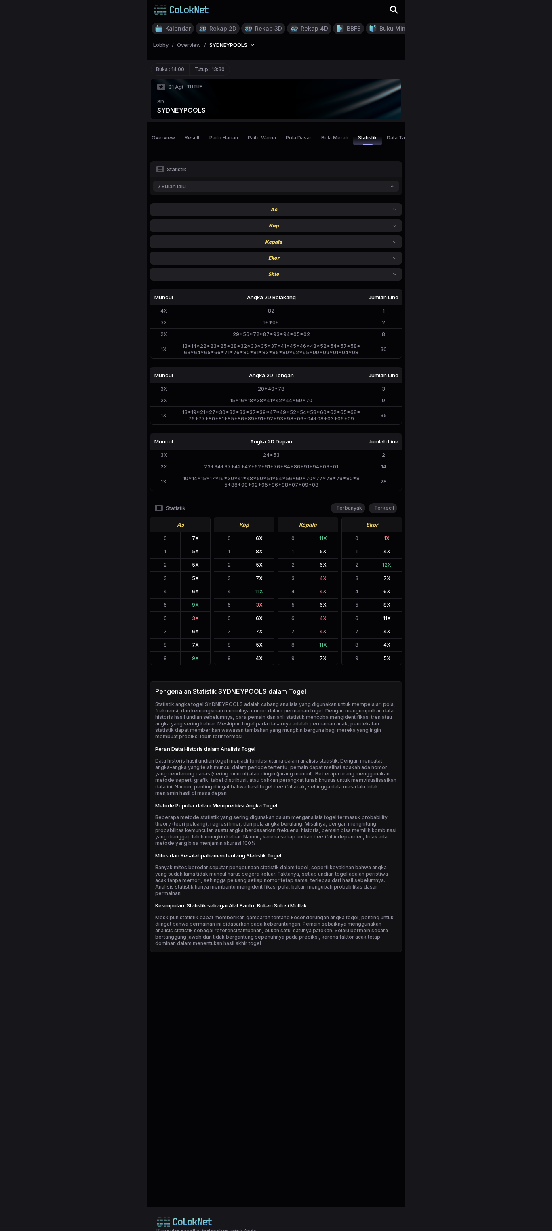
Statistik (367, 137)
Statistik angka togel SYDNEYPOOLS (199, 704)
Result (192, 137)
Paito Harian (223, 137)
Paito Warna (262, 137)
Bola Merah (334, 137)
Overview (163, 137)
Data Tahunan (403, 137)
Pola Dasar (299, 137)
